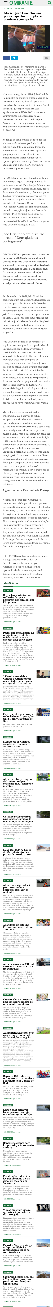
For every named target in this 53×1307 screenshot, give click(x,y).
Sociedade (8, 8)
